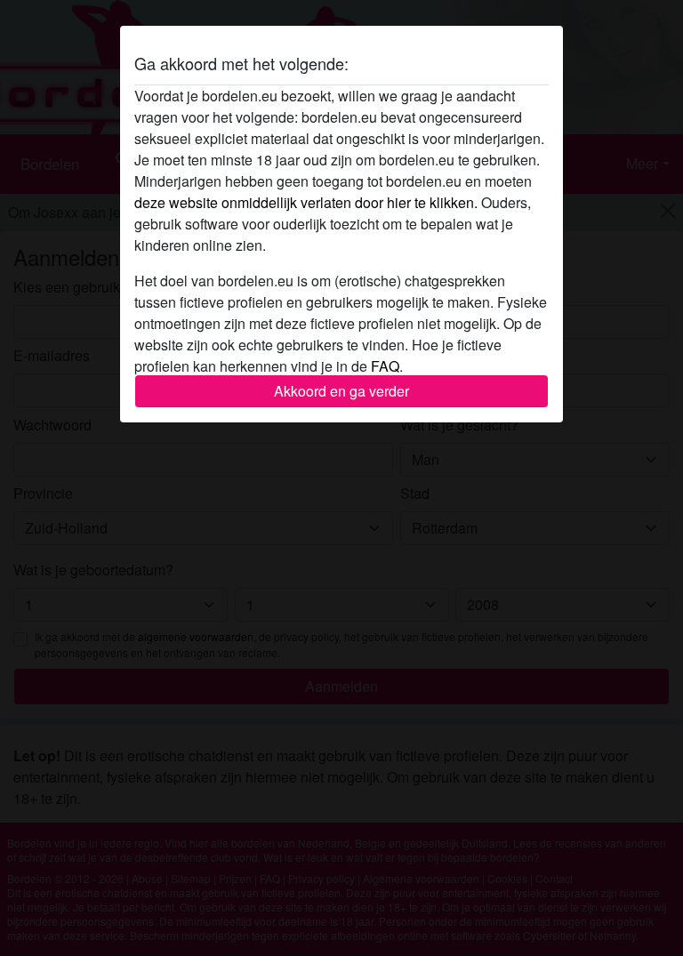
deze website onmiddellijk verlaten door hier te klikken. (306, 202)
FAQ (385, 366)
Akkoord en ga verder (341, 391)
